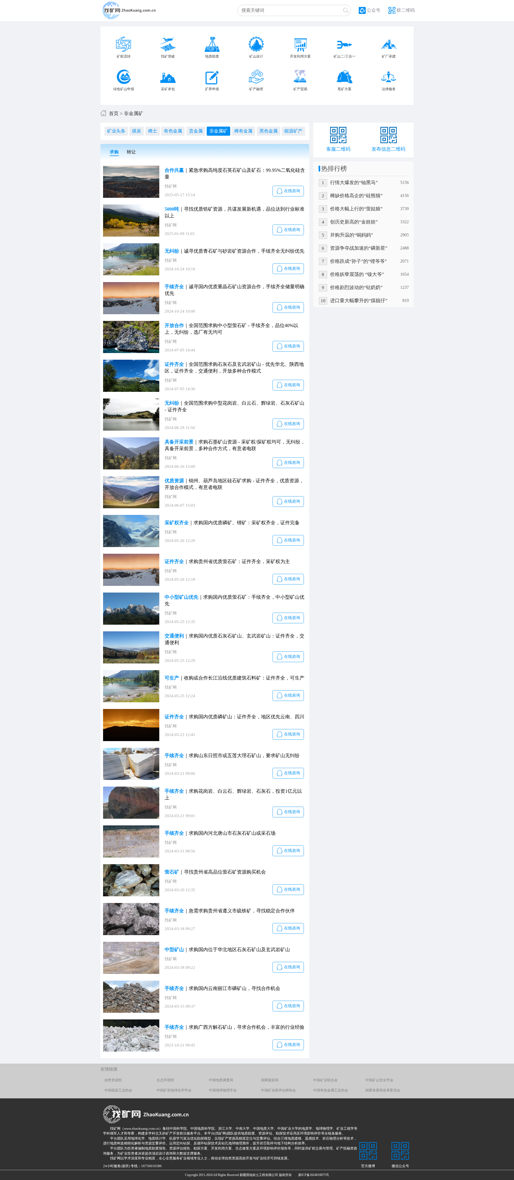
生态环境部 (165, 1080)
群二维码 (405, 10)
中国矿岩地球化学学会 (174, 1090)
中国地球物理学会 (223, 1090)
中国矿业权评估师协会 (278, 1090)
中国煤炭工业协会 (118, 1090)
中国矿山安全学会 (379, 1080)
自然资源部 (113, 1080)
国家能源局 (269, 1080)
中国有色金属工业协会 (330, 1090)
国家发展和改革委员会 (382, 1090)
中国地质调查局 (221, 1080)
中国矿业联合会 (325, 1080)
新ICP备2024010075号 (310, 1175)
